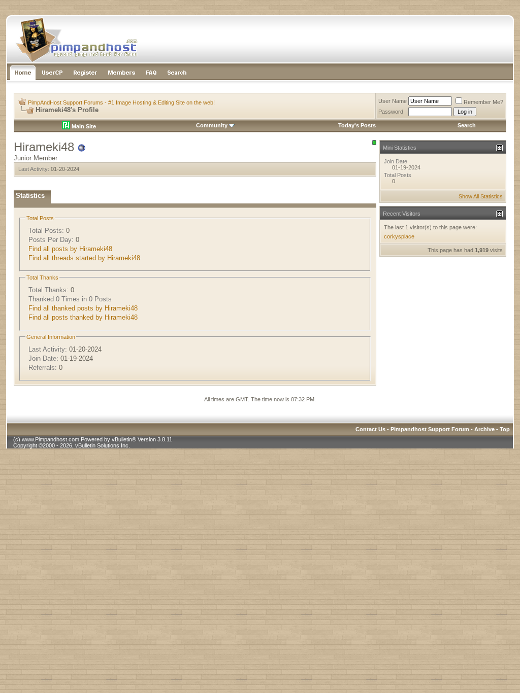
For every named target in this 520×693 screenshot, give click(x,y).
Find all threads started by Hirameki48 (84, 258)
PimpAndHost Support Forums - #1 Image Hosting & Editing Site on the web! (121, 102)
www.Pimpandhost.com (50, 439)
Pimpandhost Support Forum (430, 429)
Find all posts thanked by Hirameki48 (83, 317)
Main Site (83, 126)
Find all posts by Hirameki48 (70, 249)
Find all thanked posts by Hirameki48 (83, 308)
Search (467, 125)
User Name (392, 101)
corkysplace (399, 236)
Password (390, 112)
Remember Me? (483, 102)
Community (212, 125)
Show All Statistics (481, 196)
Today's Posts (357, 125)
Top (505, 429)
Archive (484, 429)
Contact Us (370, 429)
